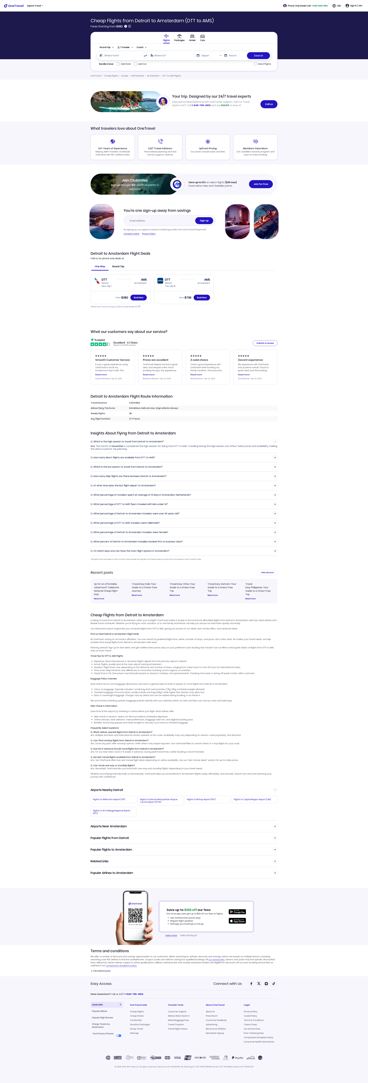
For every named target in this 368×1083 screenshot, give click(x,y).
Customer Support (177, 1011)
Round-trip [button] (105, 47)
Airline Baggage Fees (178, 1020)
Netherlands (137, 75)
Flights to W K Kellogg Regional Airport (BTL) (111, 812)
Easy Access (101, 983)
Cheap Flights (111, 75)
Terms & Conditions (254, 1020)
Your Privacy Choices (103, 1033)
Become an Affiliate (216, 1028)
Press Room (212, 1015)
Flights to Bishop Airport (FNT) (201, 799)
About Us (210, 1011)
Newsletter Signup (215, 1033)
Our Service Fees (252, 1028)
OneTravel (96, 75)
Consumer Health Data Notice (259, 1041)
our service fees (216, 959)
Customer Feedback (216, 1020)
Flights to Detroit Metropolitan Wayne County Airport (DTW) (159, 800)
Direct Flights (264, 64)
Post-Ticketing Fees (254, 1033)
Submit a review (265, 343)
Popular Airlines (99, 1011)
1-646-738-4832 (201, 105)
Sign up (204, 220)
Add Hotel (126, 64)
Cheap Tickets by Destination (101, 1026)
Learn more (135, 188)
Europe (124, 75)
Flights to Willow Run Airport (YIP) (109, 799)
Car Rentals (136, 1020)
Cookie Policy (250, 1015)
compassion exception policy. (121, 965)
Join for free (261, 184)
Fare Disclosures (102, 970)
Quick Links (97, 1004)
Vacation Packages (140, 1024)
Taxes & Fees (250, 1024)
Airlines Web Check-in (179, 1015)
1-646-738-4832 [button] (133, 994)
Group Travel (136, 1028)
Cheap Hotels (137, 1015)
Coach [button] (140, 47)
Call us (269, 104)
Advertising (211, 1024)
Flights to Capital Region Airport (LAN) (252, 799)
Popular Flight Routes (102, 1017)
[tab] (166, 37)
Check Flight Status (177, 1028)
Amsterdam (153, 75)
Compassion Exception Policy (258, 1037)
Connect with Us (227, 983)
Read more (99, 599)
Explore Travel (34, 5)
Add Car (142, 64)
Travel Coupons (176, 1024)
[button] (305, 6)
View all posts (267, 572)
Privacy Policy (149, 233)
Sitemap (134, 1033)
